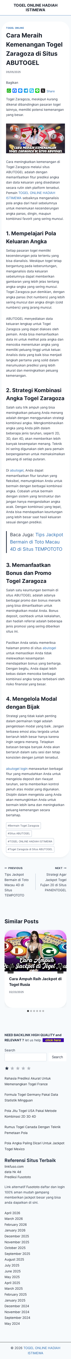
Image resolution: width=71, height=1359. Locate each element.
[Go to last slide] (11, 969)
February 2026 (16, 1225)
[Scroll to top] (63, 1345)
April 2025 (12, 1283)
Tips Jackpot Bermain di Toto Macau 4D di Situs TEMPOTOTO (36, 542)
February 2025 (16, 1294)
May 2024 (12, 1323)
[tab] (28, 1011)
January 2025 (15, 1300)
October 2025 (15, 1248)
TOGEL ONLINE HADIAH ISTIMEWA (30, 841)
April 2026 (12, 1213)
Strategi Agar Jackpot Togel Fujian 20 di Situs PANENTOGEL (53, 879)
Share (51, 91)
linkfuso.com (14, 1166)
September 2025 (17, 1254)
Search (10, 1050)
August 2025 (14, 1259)
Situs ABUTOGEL (19, 833)
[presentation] (35, 950)
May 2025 (12, 1277)
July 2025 (12, 1265)
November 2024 (17, 1312)
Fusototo (33, 1187)
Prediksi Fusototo (18, 1177)
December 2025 (17, 1236)
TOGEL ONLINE (15, 27)
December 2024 (17, 1306)
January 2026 (15, 1230)
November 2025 (17, 1242)
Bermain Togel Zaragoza (23, 825)
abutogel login (17, 769)
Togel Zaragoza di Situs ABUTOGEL (30, 849)
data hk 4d (13, 1172)
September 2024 (17, 1318)
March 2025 (14, 1288)
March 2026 (14, 1219)
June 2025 (13, 1271)
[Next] (60, 969)
